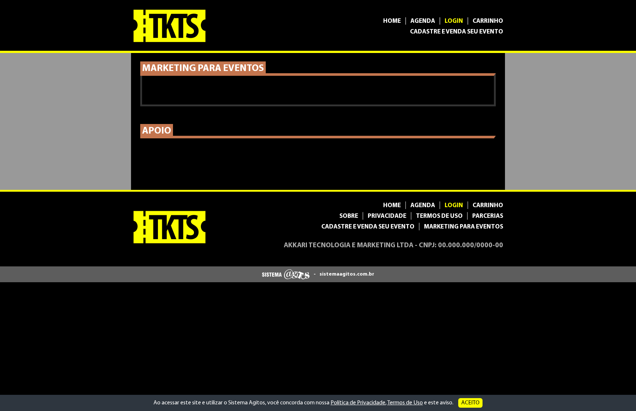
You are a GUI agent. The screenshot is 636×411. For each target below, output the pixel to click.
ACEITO (470, 403)
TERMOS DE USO (439, 216)
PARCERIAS (487, 216)
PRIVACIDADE (387, 216)
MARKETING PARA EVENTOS (463, 227)
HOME (392, 21)
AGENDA (422, 21)
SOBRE (348, 216)
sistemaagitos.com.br (346, 274)
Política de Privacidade (358, 403)
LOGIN (454, 21)
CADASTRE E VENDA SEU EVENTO (456, 32)
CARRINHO (488, 21)
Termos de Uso (405, 403)
